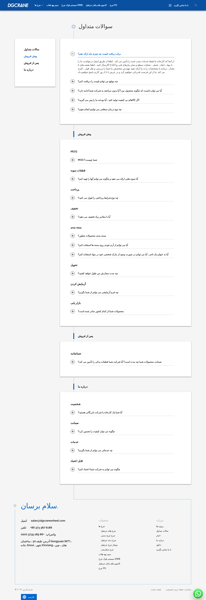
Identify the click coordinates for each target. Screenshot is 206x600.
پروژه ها (159, 526)
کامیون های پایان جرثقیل (96, 5)
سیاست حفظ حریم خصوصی (178, 589)
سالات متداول (31, 49)
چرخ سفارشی (107, 549)
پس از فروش (31, 62)
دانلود (158, 545)
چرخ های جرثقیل (108, 531)
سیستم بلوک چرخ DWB (72, 5)
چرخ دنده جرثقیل (108, 540)
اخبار (158, 535)
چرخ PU (113, 5)
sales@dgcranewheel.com (48, 520)
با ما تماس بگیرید (181, 5)
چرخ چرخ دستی (108, 535)
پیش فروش (30, 56)
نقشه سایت (156, 589)
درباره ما (28, 69)
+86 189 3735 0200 (33, 534)
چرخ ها (38, 5)
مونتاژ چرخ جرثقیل (109, 545)
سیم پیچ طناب (52, 5)
